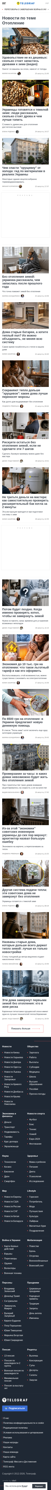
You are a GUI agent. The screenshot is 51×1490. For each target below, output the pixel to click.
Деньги (7, 1122)
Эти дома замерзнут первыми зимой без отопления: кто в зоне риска (24, 1003)
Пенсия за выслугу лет (13, 1386)
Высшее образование (35, 1082)
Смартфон (9, 1181)
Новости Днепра (12, 1062)
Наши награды (10, 1442)
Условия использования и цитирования (23, 1432)
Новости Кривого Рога (12, 1085)
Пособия (33, 1089)
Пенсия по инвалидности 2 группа (12, 1363)
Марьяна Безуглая (13, 1335)
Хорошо (39, 1486)
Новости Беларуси (13, 1221)
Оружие (8, 1263)
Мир (4, 1191)
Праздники (33, 1283)
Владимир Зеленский (9, 1289)
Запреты (33, 1308)
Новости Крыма (12, 1096)
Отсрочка (34, 1256)
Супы (32, 1365)
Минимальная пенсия (11, 1379)
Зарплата (34, 1052)
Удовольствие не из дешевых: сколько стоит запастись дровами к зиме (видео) (24, 61)
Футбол (33, 1119)
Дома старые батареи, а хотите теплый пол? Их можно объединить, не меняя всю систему (25, 337)
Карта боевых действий (11, 1247)
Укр (47, 3)
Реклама (7, 1437)
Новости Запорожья (10, 1078)
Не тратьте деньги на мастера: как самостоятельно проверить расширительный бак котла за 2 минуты (25, 502)
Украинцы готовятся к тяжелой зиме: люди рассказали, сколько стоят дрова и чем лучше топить (25, 114)
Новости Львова (12, 1072)
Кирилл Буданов (12, 1321)
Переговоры (10, 1258)
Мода (32, 1206)
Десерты (33, 1370)
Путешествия (36, 1211)
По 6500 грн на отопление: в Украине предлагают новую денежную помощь (22, 722)
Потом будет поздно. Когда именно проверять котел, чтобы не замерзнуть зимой (23, 613)
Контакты (8, 1447)
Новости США (11, 1201)
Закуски (33, 1380)
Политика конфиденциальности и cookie (23, 1423)
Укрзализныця (11, 1146)
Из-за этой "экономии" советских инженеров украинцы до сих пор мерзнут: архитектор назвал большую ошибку (24, 835)
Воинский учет (36, 1265)
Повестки (34, 1246)
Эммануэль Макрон (10, 1307)
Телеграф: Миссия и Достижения (19, 1462)
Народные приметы (34, 1297)
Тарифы (8, 1137)
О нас (6, 1418)
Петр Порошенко (12, 1326)
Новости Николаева (9, 1102)
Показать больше (20, 1028)
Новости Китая (11, 1216)
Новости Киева (11, 1052)
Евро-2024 (34, 1139)
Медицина (34, 1072)
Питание (33, 1167)
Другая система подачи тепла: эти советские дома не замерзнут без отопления (24, 893)
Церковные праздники (35, 1289)
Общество (32, 1046)
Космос (8, 1167)
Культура (33, 1216)
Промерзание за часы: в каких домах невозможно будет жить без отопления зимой (25, 777)
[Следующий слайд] (48, 9)
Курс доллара (11, 1141)
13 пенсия (9, 1356)
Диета (32, 1171)
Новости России (12, 1206)
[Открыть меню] (4, 3)
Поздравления (36, 1231)
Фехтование (35, 1144)
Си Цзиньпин (10, 1301)
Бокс (31, 1124)
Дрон (6, 1176)
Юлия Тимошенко (13, 1330)
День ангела (35, 1313)
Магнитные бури (37, 1226)
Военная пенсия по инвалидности (14, 1371)
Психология (35, 1176)
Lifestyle (31, 1191)
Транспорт (9, 1127)
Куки (24, 1486)
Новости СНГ (11, 1211)
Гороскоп (33, 1197)
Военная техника (12, 1273)
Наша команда (10, 1452)
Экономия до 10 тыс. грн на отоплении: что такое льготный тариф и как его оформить (25, 667)
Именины (34, 1318)
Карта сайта (9, 1457)
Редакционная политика (15, 1428)
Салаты (33, 1375)
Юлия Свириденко (13, 1340)
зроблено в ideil (9, 1481)
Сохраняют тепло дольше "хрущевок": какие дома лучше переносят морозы (25, 394)
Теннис (32, 1129)
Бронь (32, 1251)
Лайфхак (33, 1221)
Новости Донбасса (13, 1092)
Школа (32, 1077)
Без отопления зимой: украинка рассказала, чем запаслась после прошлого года (22, 281)
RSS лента (8, 1466)
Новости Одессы (12, 1067)
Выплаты (34, 1062)
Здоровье (32, 1156)
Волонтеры (10, 1268)
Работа (32, 1057)
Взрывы (8, 1254)
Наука (5, 1156)
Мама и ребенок (37, 1162)
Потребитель (35, 1201)
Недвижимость (11, 1132)
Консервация (36, 1360)
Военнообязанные (38, 1261)
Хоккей (32, 1134)
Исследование (36, 1181)
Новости (7, 1046)
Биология (9, 1171)
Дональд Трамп (12, 1296)
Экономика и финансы (9, 1114)
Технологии (10, 1162)
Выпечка (33, 1356)
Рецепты (32, 1349)
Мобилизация (34, 1240)
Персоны (7, 1283)
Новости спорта (36, 1113)
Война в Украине (11, 1240)
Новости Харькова (13, 1057)
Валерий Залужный (9, 1314)
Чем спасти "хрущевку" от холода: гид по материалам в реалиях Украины (23, 171)
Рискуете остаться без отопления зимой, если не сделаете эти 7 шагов (21, 446)
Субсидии (34, 1067)
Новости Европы (12, 1197)
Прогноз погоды (37, 1094)
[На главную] (25, 3)
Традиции (34, 1303)
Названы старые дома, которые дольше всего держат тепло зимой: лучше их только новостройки (24, 947)
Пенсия (6, 1349)
